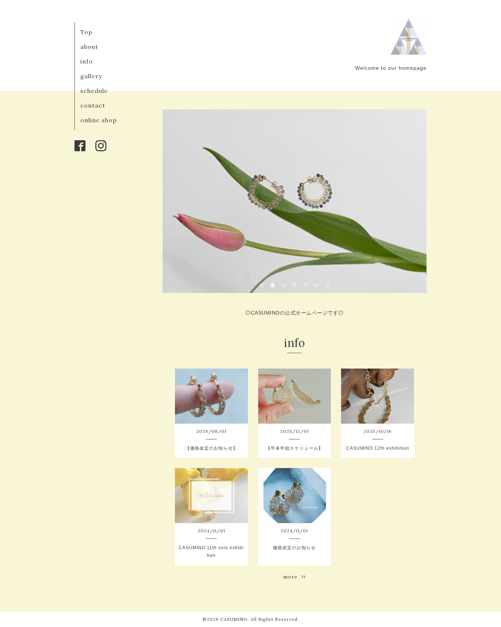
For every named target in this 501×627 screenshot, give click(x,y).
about (89, 46)
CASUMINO (234, 619)
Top (86, 32)
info (86, 61)
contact (92, 105)
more (292, 576)
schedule (94, 90)
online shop (98, 120)
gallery (91, 76)
